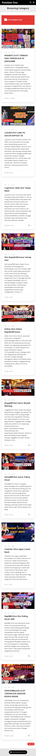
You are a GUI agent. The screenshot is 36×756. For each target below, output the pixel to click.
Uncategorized (8, 43)
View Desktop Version (19, 752)
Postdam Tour (10, 2)
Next (30, 744)
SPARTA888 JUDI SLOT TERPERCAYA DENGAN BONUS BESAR (15, 693)
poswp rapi (8, 172)
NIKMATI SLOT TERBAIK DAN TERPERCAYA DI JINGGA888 (16, 58)
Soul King (8, 584)
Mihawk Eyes (9, 225)
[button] (33, 2)
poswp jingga (9, 98)
